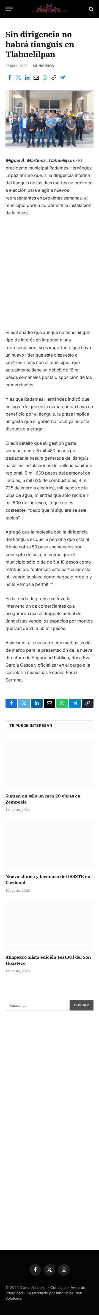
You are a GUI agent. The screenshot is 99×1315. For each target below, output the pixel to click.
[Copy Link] (54, 77)
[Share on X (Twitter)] (18, 77)
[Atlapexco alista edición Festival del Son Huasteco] (50, 925)
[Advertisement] (49, 275)
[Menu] (9, 9)
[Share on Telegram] (62, 77)
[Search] (91, 9)
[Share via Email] (36, 77)
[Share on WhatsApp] (45, 77)
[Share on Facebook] (10, 77)
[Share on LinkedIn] (27, 77)
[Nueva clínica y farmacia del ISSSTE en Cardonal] (50, 844)
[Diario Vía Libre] (49, 9)
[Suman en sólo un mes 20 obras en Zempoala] (50, 764)
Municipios (43, 66)
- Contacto (57, 1287)
